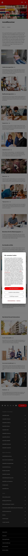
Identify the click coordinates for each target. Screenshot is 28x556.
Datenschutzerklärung (11, 300)
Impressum (18, 300)
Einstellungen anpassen (14, 296)
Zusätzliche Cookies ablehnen (14, 292)
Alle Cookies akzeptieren (14, 288)
